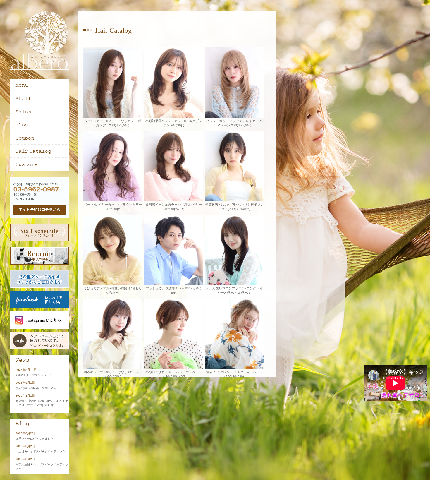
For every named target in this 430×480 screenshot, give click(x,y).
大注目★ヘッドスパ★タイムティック (40, 451)
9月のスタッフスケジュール (34, 375)
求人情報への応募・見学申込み (36, 388)
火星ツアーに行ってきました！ (36, 438)
